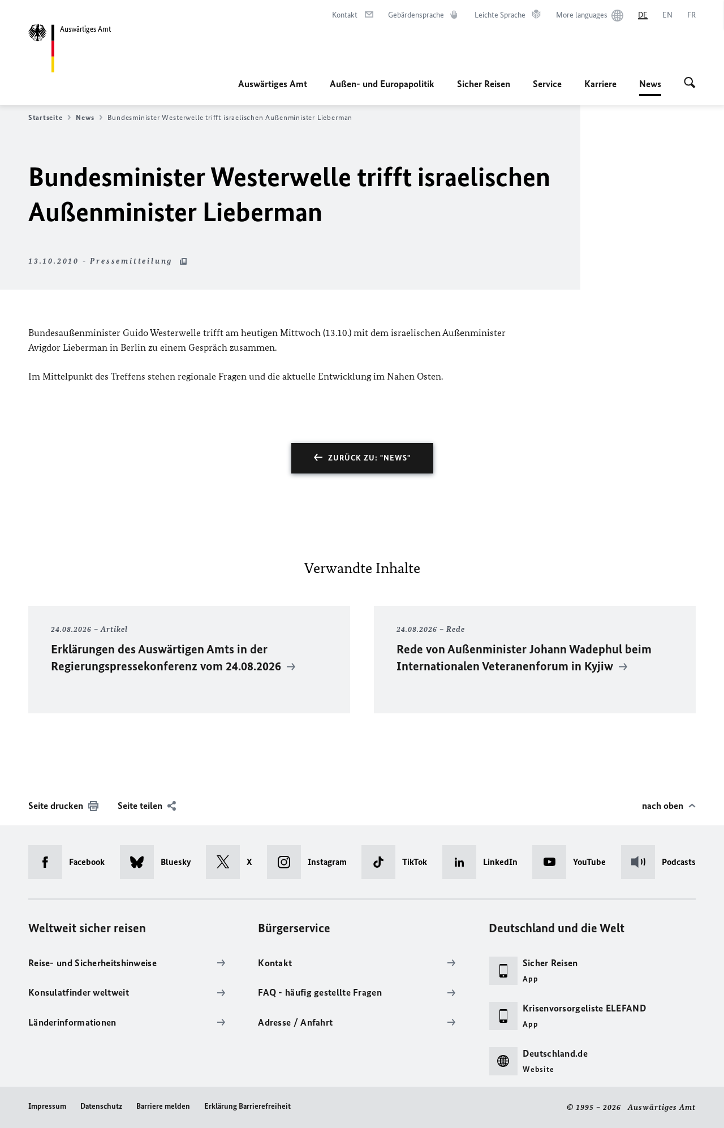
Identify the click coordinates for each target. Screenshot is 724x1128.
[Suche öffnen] (690, 83)
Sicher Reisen (483, 83)
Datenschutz (101, 1106)
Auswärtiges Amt (272, 83)
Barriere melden (163, 1106)
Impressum (47, 1106)
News (650, 87)
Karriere (600, 83)
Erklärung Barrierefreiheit (247, 1106)
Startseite (45, 117)
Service (547, 83)
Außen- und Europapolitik (382, 83)
